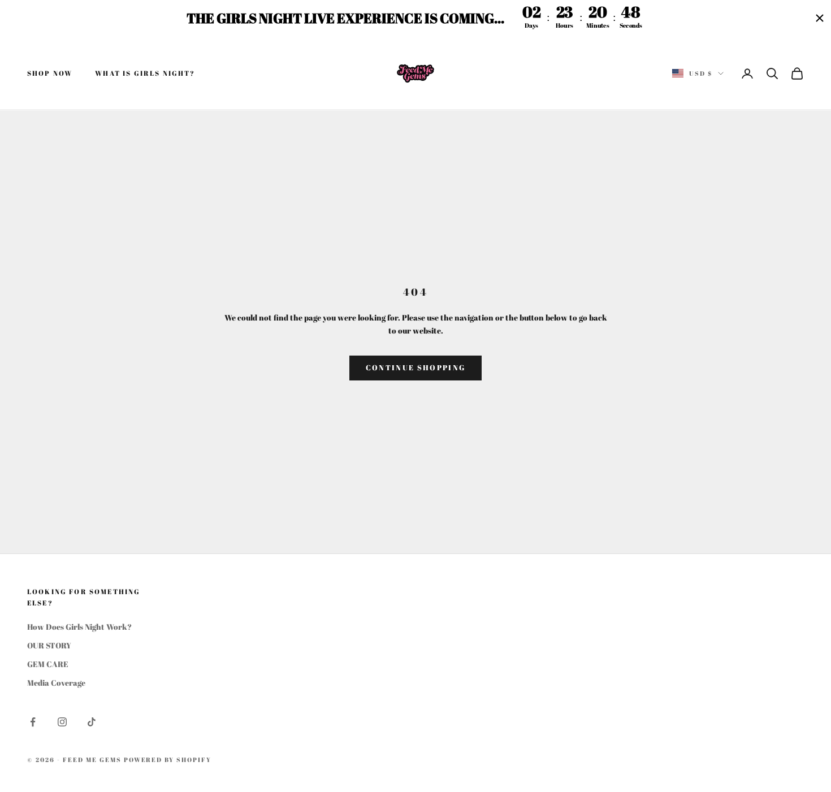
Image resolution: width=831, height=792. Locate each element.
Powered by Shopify (168, 759)
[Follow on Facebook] (32, 722)
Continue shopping (416, 367)
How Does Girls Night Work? (79, 626)
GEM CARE (47, 664)
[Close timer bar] (819, 18)
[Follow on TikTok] (91, 722)
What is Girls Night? (145, 73)
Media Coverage (56, 682)
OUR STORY (49, 645)
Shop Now (49, 73)
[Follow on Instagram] (62, 722)
